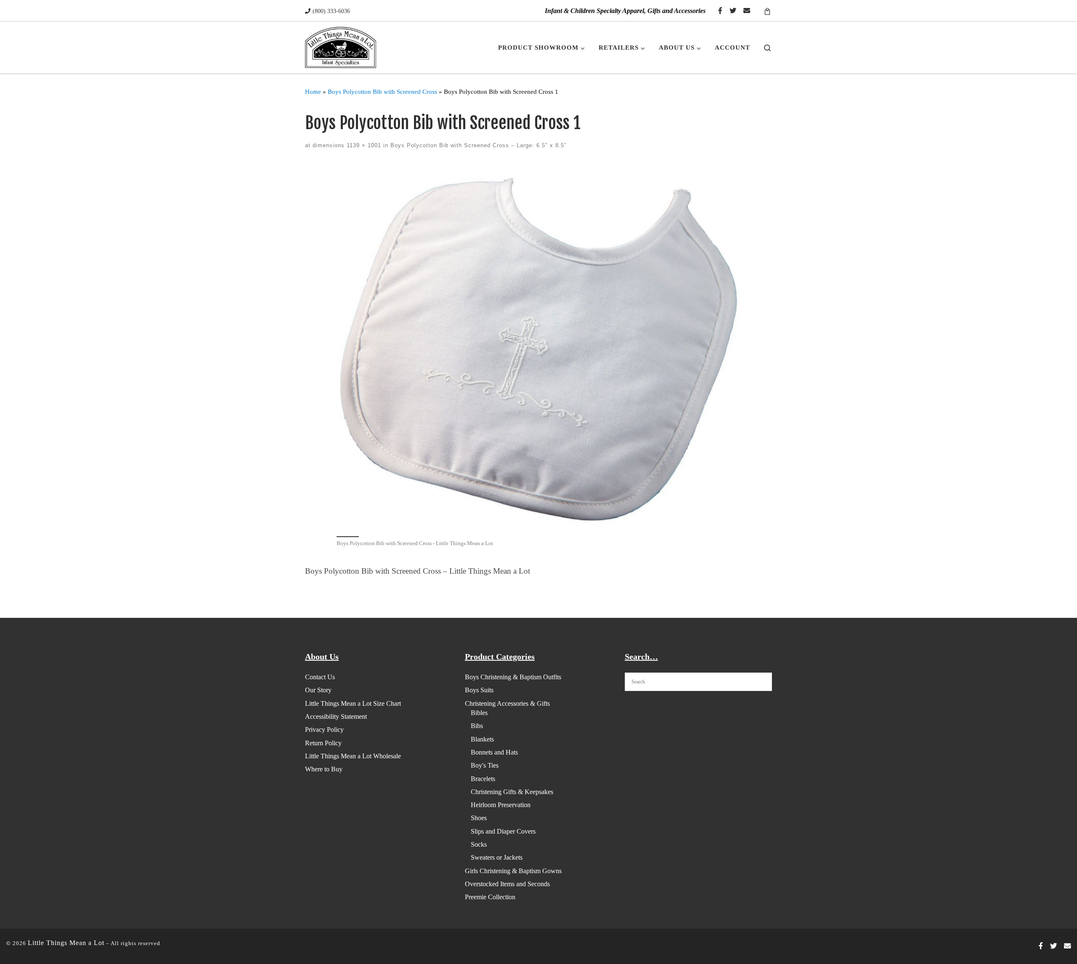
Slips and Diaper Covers (503, 831)
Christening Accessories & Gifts (507, 703)
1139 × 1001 (363, 145)
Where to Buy (323, 769)
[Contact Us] (746, 11)
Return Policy (323, 743)
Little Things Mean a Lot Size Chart (353, 703)
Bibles (479, 713)
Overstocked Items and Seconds (507, 884)
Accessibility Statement (336, 716)
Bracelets (483, 779)
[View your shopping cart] (767, 10)
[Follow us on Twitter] (732, 11)
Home (313, 91)
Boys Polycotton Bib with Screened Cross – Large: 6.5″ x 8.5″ (477, 145)
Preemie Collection (490, 897)
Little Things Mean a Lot (66, 943)
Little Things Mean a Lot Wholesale (353, 756)
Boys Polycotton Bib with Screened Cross (382, 91)
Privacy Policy (324, 730)
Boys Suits (479, 690)
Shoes (479, 818)
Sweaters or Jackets (497, 857)
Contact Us (320, 677)
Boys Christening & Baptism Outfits (513, 677)
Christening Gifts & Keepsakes (512, 792)
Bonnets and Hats (494, 752)
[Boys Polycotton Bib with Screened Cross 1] (538, 348)
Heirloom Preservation (501, 805)
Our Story (318, 690)
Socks (479, 844)
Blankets (482, 739)
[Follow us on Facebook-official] (720, 11)
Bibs (477, 726)
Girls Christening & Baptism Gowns (513, 871)
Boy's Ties (485, 765)
